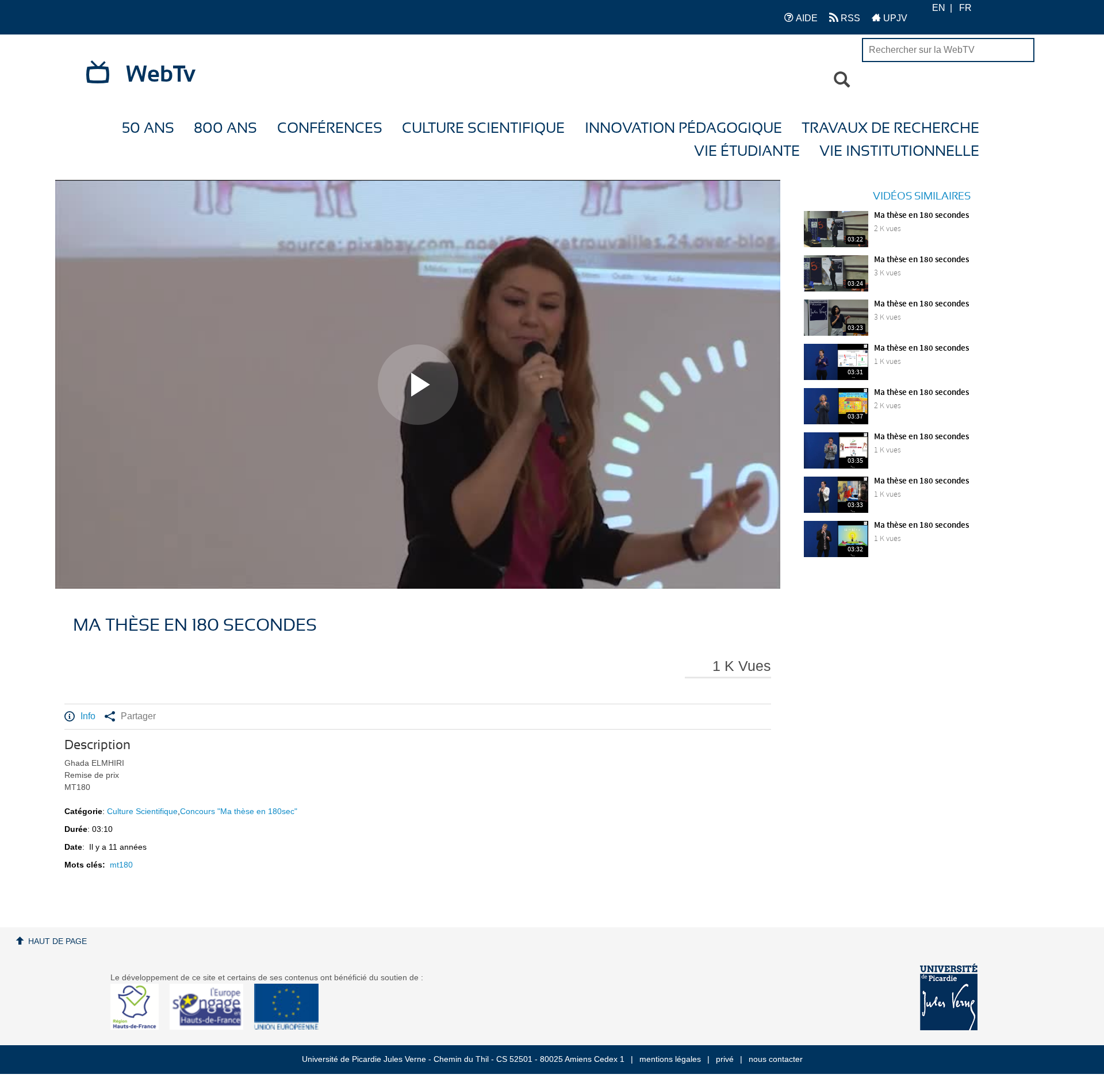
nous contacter (776, 1059)
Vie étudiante (747, 151)
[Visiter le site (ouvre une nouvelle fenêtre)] (138, 1026)
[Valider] (842, 80)
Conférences (329, 128)
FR (965, 8)
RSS (849, 18)
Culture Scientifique (483, 128)
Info (87, 716)
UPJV (894, 18)
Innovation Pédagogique (683, 128)
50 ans (148, 128)
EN (938, 8)
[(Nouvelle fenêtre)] (948, 997)
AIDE (805, 18)
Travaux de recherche (890, 128)
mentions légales (670, 1059)
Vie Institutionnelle (899, 151)
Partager (138, 716)
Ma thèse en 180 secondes (921, 215)
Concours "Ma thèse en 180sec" (238, 811)
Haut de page (57, 941)
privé (725, 1059)
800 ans (225, 128)
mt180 (121, 864)
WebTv (160, 74)
